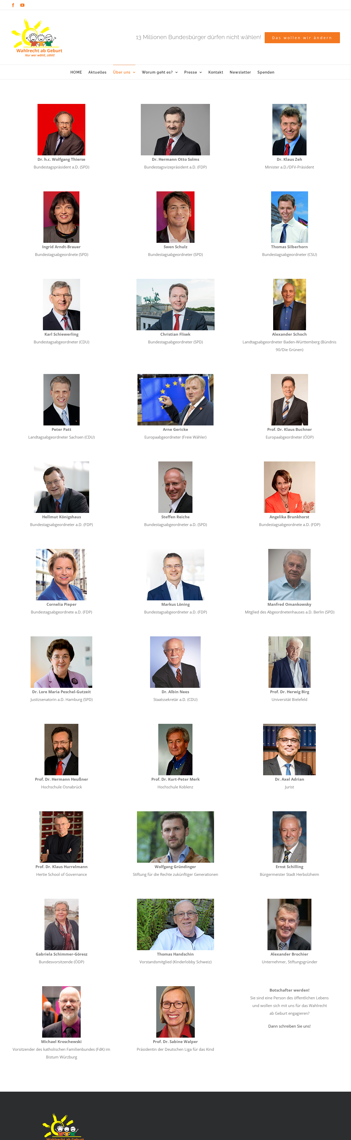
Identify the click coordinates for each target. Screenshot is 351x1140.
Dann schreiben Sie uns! (289, 1026)
